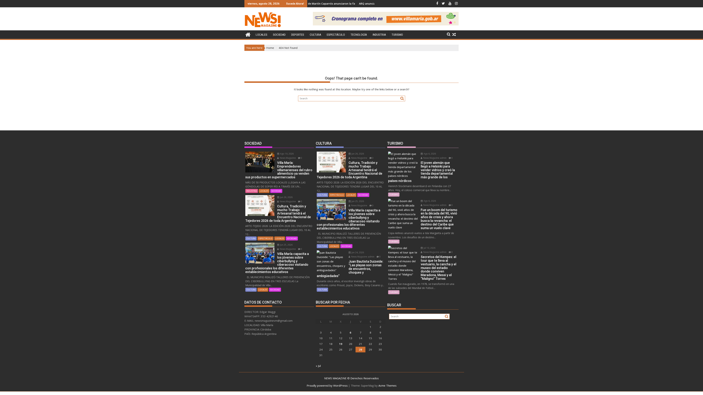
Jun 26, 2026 (286, 197)
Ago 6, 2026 (429, 153)
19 (340, 344)
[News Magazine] (248, 34)
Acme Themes (387, 385)
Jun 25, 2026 (286, 244)
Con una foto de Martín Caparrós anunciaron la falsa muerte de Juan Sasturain (315, 3)
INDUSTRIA (379, 34)
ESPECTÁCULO (336, 34)
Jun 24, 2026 (357, 252)
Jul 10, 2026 (429, 247)
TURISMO (397, 34)
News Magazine (287, 157)
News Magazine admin (362, 256)
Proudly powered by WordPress (327, 385)
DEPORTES (297, 34)
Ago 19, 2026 (287, 153)
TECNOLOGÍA (359, 34)
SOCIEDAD (279, 34)
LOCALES (261, 34)
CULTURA (315, 34)
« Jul (318, 366)
